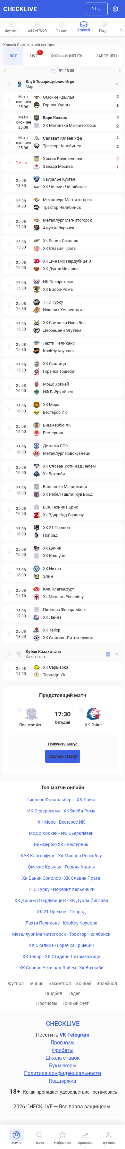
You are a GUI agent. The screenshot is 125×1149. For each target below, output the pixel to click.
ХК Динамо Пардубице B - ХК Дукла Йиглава (61, 900)
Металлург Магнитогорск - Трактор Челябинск (61, 934)
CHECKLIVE (20, 9)
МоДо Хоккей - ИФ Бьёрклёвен (61, 833)
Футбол (16, 983)
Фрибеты (62, 1050)
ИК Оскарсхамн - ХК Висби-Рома (61, 810)
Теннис (36, 983)
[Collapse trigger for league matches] (116, 84)
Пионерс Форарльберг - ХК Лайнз (61, 799)
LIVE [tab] (35, 54)
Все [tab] (13, 56)
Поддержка (62, 1081)
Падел (73, 993)
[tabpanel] (62, 378)
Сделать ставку (62, 756)
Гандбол (53, 993)
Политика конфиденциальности (62, 1073)
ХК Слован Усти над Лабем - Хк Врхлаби (61, 967)
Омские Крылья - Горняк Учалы (61, 866)
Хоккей (83, 983)
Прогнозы (46, 1003)
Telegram (78, 1035)
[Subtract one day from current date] (119, 70)
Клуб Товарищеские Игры (51, 81)
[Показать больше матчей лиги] (108, 654)
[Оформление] (115, 9)
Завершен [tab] (106, 56)
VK (63, 1035)
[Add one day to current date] (5, 70)
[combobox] (97, 9)
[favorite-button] (9, 84)
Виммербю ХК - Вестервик (61, 844)
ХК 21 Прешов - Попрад (61, 911)
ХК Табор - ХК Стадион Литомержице (61, 956)
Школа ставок (63, 1058)
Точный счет (76, 1003)
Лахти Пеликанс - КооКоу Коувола (61, 922)
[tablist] (62, 56)
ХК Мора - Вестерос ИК (61, 822)
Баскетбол (59, 983)
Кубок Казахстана (43, 651)
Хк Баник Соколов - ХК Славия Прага (61, 878)
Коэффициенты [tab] (67, 56)
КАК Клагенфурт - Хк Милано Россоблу (61, 855)
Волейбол (106, 983)
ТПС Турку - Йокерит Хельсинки (61, 889)
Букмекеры (62, 1066)
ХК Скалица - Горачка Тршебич (61, 945)
